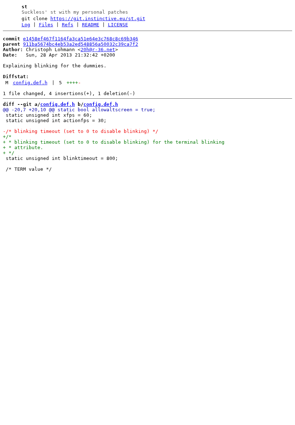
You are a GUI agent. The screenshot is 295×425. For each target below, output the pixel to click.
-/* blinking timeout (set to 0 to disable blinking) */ (80, 131)
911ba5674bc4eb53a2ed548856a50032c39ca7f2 (80, 44)
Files (46, 24)
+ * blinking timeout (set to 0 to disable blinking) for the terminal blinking (113, 142)
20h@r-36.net (98, 49)
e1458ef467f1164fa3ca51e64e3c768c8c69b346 (80, 38)
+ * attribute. (23, 147)
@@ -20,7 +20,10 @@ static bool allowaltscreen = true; (79, 109)
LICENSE (118, 24)
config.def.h (30, 82)
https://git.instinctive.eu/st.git (97, 18)
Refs (67, 24)
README (90, 24)
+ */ (8, 153)
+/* (7, 136)
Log (26, 24)
